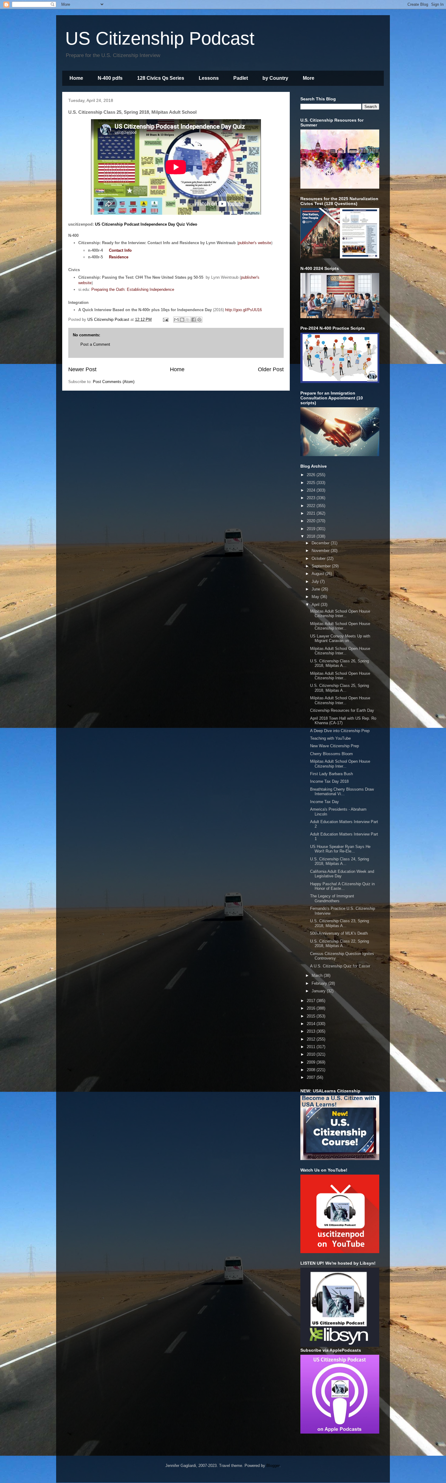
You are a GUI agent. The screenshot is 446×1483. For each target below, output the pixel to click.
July (316, 581)
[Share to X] (188, 320)
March (318, 975)
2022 (311, 505)
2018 (311, 536)
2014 (311, 1023)
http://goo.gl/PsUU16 (243, 310)
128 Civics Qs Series (160, 78)
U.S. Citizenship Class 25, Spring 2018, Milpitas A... (339, 688)
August (318, 573)
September (322, 566)
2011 (311, 1046)
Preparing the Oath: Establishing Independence (132, 289)
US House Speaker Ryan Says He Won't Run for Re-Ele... (340, 849)
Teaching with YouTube (330, 738)
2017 (311, 1000)
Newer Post (82, 369)
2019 (311, 528)
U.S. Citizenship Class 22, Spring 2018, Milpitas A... (339, 943)
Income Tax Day (324, 801)
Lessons (209, 78)
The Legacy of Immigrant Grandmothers (332, 898)
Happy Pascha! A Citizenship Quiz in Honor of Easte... (342, 886)
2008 (311, 1070)
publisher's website (254, 242)
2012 (311, 1039)
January (319, 991)
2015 (311, 1016)
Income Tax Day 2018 (329, 781)
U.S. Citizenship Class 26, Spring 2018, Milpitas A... (339, 663)
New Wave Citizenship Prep (334, 746)
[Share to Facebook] (194, 320)
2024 (311, 490)
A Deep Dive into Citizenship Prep (340, 730)
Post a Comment (95, 344)
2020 (311, 521)
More (308, 78)
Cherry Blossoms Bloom (331, 754)
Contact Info (120, 250)
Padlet (240, 78)
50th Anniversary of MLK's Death (339, 933)
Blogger (272, 1465)
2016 (311, 1008)
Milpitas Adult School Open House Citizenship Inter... (340, 613)
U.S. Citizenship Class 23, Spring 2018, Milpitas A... (339, 923)
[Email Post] (165, 319)
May (316, 596)
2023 (311, 498)
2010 (311, 1054)
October (319, 558)
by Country (275, 78)
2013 (311, 1031)
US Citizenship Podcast (160, 38)
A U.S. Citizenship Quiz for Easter (340, 966)
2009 (311, 1062)
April (316, 604)
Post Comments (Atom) (113, 381)
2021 (311, 513)
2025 (311, 482)
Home (76, 78)
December (321, 543)
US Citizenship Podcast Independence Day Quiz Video (146, 224)
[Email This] (176, 320)
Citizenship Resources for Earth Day (342, 710)
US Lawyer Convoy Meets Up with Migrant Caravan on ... (340, 638)
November (321, 550)
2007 (311, 1077)
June (316, 589)
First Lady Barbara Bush (331, 774)
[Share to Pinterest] (199, 320)
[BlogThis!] (182, 320)
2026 (311, 474)
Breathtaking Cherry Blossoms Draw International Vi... (342, 791)
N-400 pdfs (110, 78)
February (320, 983)
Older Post (271, 369)
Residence (118, 257)
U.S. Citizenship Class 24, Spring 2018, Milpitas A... (339, 861)
